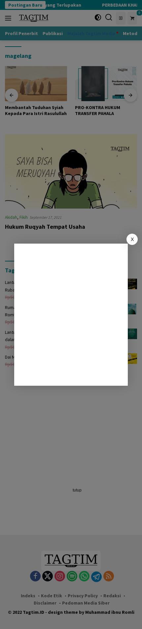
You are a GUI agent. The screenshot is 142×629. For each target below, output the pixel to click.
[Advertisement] (71, 315)
